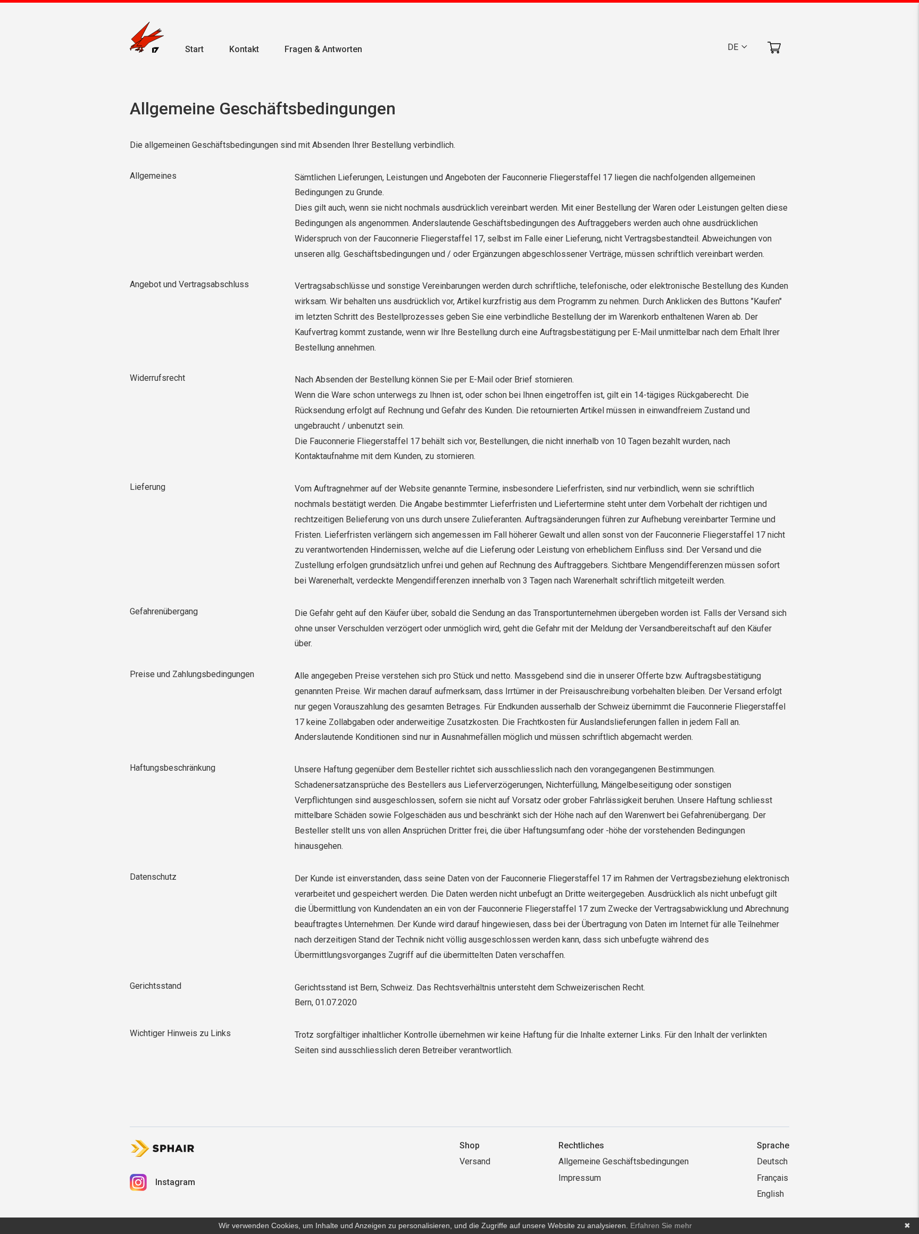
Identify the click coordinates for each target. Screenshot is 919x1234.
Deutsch (772, 1161)
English (770, 1194)
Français (772, 1178)
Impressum (579, 1178)
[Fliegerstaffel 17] (147, 39)
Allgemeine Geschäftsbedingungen (623, 1161)
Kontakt (244, 49)
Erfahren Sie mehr (661, 1225)
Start (194, 49)
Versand (475, 1161)
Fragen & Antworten (323, 49)
